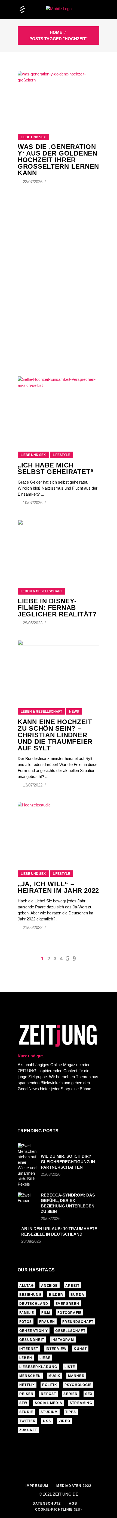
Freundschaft (77, 1322)
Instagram (62, 1340)
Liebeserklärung (38, 1367)
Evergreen (67, 1304)
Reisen (26, 1394)
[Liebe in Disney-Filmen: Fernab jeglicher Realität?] (58, 547)
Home (56, 32)
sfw (23, 1403)
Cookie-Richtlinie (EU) (58, 1509)
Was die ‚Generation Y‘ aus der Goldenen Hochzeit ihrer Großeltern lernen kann (58, 160)
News (74, 711)
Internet (28, 1349)
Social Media (48, 1403)
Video (64, 1421)
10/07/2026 (33, 502)
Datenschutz (47, 1503)
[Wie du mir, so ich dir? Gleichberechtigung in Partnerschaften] (27, 1165)
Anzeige (49, 1286)
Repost (48, 1394)
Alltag (26, 1286)
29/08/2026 (50, 1174)
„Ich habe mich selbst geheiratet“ (56, 468)
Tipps (70, 1412)
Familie (26, 1313)
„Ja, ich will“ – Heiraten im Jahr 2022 (58, 887)
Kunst (80, 1349)
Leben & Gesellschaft (41, 591)
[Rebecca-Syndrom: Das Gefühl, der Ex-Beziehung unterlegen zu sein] (27, 1199)
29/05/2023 (33, 623)
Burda (77, 1295)
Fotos (25, 1322)
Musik (54, 1376)
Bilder (56, 1295)
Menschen (30, 1376)
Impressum (37, 1486)
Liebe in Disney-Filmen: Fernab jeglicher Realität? (57, 607)
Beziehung (30, 1295)
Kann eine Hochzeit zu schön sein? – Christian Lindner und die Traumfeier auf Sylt (55, 735)
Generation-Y (33, 1331)
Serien (70, 1394)
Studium (49, 1412)
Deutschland (33, 1304)
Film (45, 1313)
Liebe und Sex (33, 137)
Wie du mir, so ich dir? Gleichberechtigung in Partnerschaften (68, 1161)
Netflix (27, 1385)
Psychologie (78, 1385)
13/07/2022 (33, 785)
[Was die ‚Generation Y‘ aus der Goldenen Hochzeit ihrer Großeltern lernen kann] (58, 95)
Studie (26, 1412)
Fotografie (69, 1313)
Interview (56, 1349)
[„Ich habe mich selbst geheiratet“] (58, 407)
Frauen (47, 1322)
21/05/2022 (33, 927)
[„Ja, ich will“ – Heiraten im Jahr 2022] (58, 829)
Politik (49, 1385)
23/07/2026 (33, 181)
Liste (69, 1367)
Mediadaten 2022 (73, 1486)
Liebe (45, 1358)
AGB (73, 1503)
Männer (76, 1376)
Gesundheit (31, 1340)
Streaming (81, 1403)
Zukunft (28, 1430)
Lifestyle (61, 455)
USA (47, 1421)
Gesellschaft (70, 1331)
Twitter (27, 1421)
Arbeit (72, 1286)
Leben (25, 1358)
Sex (89, 1394)
